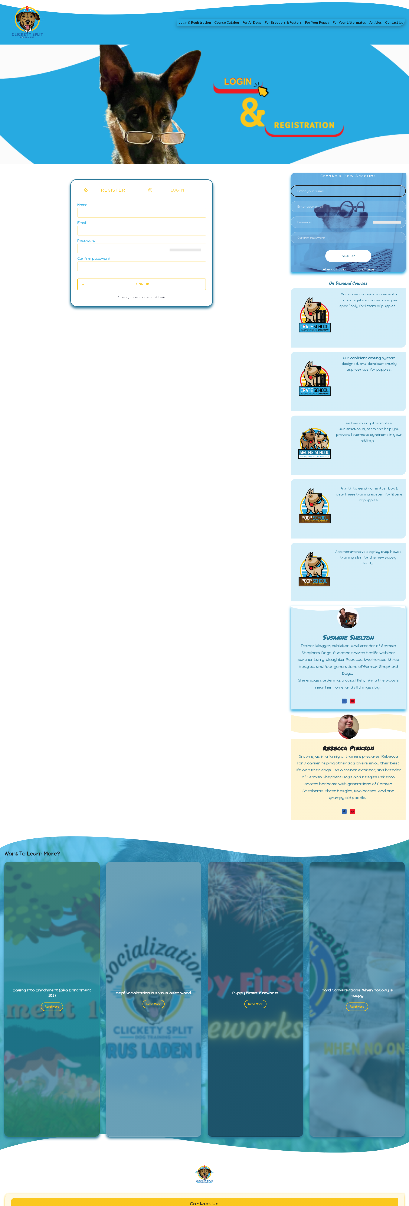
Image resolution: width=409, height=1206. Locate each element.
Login (162, 297)
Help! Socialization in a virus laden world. (154, 993)
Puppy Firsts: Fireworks (255, 993)
